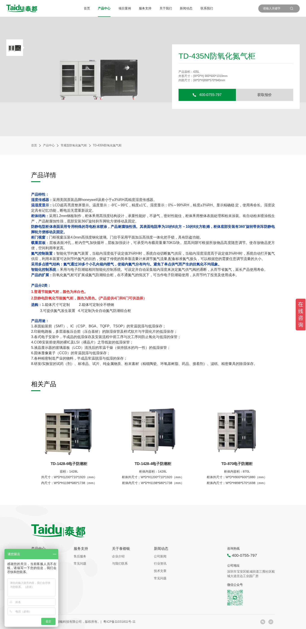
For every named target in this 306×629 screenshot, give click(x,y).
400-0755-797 (210, 95)
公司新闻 (160, 556)
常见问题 (80, 563)
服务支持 (145, 8)
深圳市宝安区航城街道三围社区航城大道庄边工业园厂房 (251, 574)
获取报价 (264, 95)
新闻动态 (186, 8)
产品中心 (104, 8)
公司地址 (233, 565)
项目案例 (125, 8)
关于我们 (165, 8)
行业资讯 (160, 563)
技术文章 (160, 570)
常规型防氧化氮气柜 (74, 145)
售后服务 (80, 556)
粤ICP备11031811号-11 (119, 621)
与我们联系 (120, 563)
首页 (87, 8)
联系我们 (206, 8)
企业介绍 (118, 556)
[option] (15, 47)
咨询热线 (233, 548)
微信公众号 (235, 584)
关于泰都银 (121, 548)
